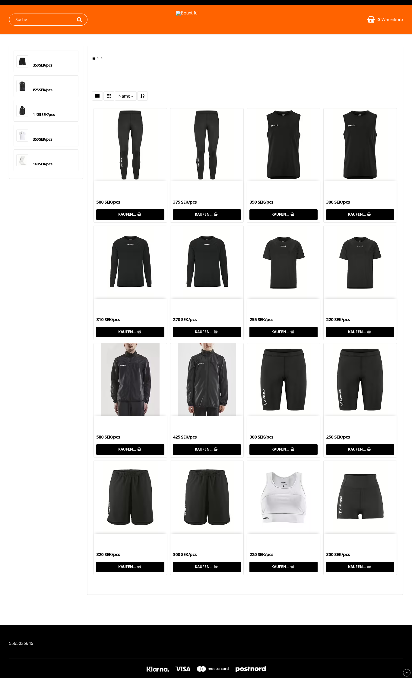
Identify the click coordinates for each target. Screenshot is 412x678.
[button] (385, 19)
